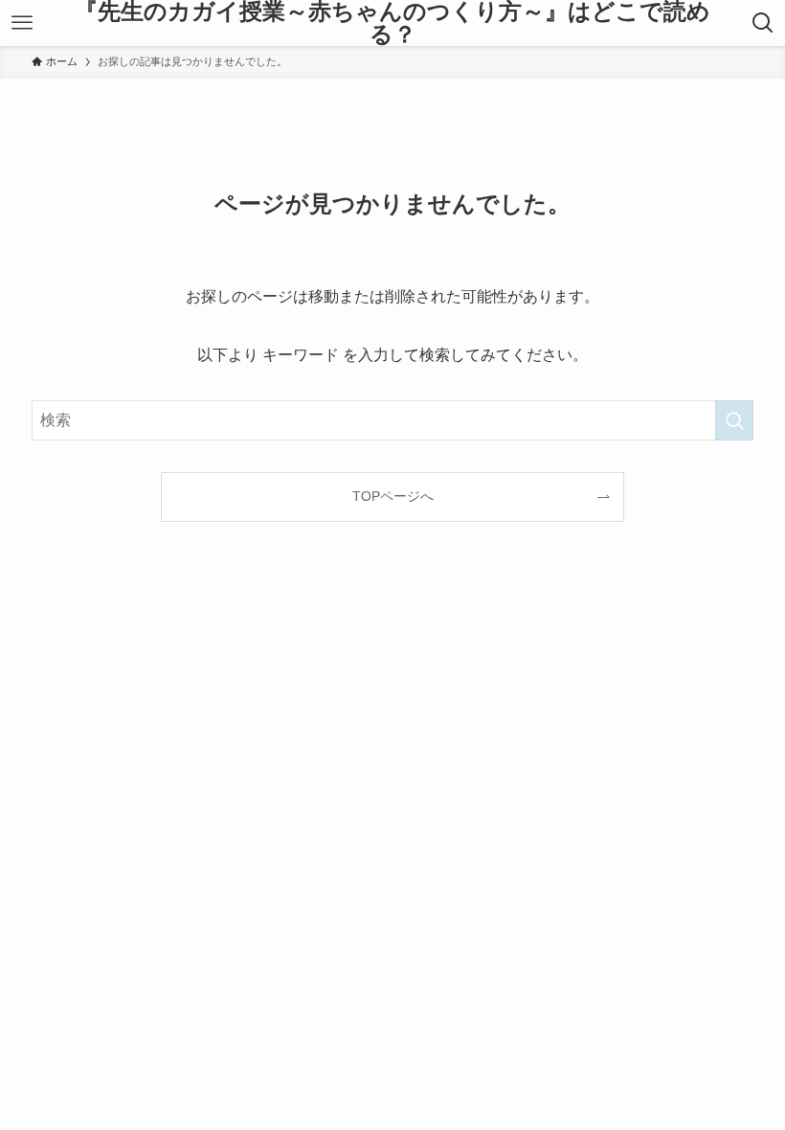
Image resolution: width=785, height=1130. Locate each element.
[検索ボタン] (762, 23)
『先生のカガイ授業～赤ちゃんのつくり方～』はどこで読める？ (392, 23)
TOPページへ (393, 496)
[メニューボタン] (22, 23)
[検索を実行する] (734, 420)
